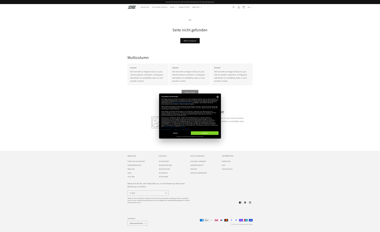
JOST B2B (131, 177)
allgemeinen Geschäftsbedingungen (171, 200)
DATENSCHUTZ (227, 169)
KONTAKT (193, 169)
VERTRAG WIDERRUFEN (198, 173)
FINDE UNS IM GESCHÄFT (136, 161)
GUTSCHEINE (163, 177)
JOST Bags (239, 224)
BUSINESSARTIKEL (165, 165)
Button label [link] (190, 92)
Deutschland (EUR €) (136, 223)
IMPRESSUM (226, 161)
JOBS (129, 173)
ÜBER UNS (131, 169)
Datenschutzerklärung (144, 200)
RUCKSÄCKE (163, 173)
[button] (173, 7)
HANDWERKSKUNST (134, 165)
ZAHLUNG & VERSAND (198, 161)
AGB (223, 165)
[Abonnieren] (165, 193)
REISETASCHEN (164, 169)
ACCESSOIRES (164, 161)
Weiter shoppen (190, 41)
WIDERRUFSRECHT (197, 165)
